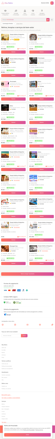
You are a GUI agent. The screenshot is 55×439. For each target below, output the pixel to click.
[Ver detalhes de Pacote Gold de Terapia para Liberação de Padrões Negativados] (5, 37)
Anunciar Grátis (45, 3)
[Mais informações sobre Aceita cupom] (13, 46)
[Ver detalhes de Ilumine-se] (5, 60)
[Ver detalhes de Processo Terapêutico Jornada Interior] (33, 225)
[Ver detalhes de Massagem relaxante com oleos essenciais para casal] (5, 248)
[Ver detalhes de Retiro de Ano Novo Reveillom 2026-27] (33, 84)
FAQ (2, 380)
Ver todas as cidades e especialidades (11, 397)
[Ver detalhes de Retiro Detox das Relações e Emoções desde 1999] (33, 154)
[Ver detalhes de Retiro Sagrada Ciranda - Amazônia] (5, 107)
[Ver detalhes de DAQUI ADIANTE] (33, 131)
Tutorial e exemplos (6, 375)
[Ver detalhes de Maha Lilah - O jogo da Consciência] (33, 107)
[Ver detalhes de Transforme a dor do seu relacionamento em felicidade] (5, 84)
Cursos (3, 411)
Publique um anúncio (6, 388)
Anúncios (4, 355)
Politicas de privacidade (7, 366)
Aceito (27, 434)
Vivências (4, 414)
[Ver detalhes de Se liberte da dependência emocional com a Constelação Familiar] (33, 248)
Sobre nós (4, 347)
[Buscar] (47, 19)
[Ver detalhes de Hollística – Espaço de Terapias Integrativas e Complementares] (5, 131)
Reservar (13, 52)
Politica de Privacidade (28, 430)
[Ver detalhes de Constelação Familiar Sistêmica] (33, 37)
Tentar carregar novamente (27, 274)
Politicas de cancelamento (7, 368)
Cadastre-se (4, 386)
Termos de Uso (39, 430)
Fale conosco (4, 377)
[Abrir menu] (52, 3)
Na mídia (4, 350)
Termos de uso (5, 363)
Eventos (3, 416)
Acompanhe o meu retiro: (8, 321)
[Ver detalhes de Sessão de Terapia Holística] (33, 178)
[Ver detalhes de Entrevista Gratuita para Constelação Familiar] (5, 225)
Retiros (3, 404)
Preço (3, 357)
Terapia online (5, 418)
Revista (3, 352)
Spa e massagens (5, 409)
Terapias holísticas (5, 406)
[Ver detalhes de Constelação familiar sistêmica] (5, 201)
